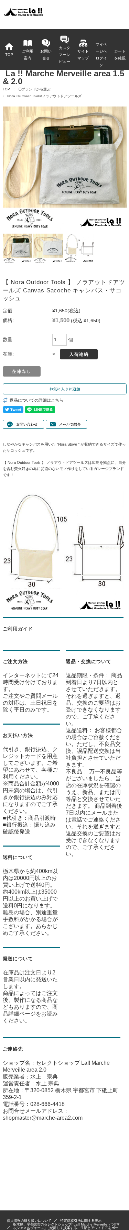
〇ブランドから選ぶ (34, 89)
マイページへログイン (101, 54)
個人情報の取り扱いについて (29, 1220)
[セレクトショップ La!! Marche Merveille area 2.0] (23, 15)
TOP (9, 55)
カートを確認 (120, 54)
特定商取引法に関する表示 (80, 1220)
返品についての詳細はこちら (36, 400)
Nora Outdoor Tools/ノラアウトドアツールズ (44, 96)
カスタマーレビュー (64, 55)
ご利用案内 (27, 54)
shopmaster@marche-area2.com (43, 1118)
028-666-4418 (47, 1104)
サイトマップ (83, 54)
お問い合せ (46, 54)
